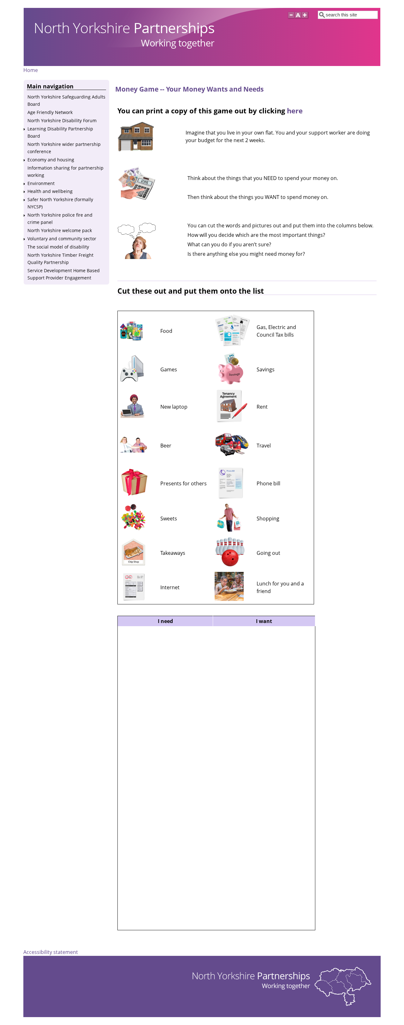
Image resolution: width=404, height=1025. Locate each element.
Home (30, 70)
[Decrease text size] (291, 18)
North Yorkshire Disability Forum (62, 120)
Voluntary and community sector (61, 239)
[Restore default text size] (298, 18)
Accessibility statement (50, 952)
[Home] (120, 60)
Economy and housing (50, 160)
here (295, 111)
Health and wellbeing (50, 191)
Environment (41, 183)
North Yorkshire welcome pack (59, 230)
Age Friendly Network (50, 112)
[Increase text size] (305, 18)
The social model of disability (58, 247)
